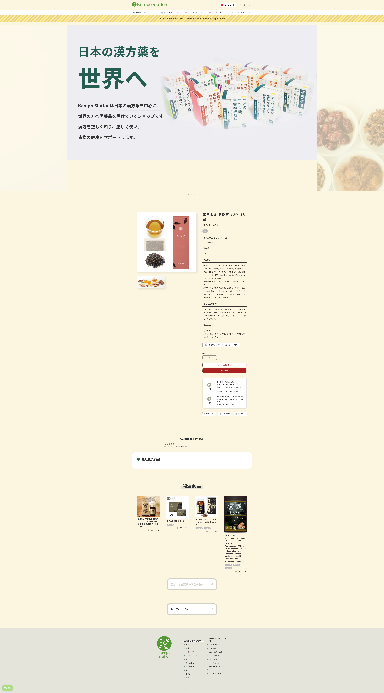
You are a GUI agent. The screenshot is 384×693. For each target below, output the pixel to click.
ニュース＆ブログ (216, 652)
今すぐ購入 (224, 371)
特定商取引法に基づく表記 (217, 668)
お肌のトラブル (192, 666)
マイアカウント (215, 663)
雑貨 (187, 677)
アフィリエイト (215, 673)
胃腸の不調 (190, 652)
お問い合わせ (214, 655)
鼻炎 (187, 659)
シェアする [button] (241, 414)
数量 (203, 354)
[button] (250, 5)
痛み (187, 670)
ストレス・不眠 (192, 655)
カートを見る (214, 659)
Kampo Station (190, 689)
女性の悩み (190, 663)
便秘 (187, 648)
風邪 (187, 644)
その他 (188, 674)
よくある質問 (214, 648)
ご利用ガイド (214, 644)
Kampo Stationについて (217, 639)
